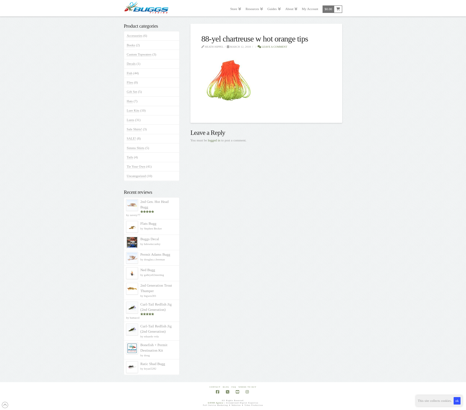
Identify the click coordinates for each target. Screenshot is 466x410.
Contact (215, 387)
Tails (130, 157)
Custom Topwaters (139, 54)
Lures (130, 120)
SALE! (131, 138)
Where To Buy (247, 387)
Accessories (134, 35)
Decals (131, 64)
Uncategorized (136, 176)
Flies (130, 82)
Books (131, 45)
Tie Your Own (136, 166)
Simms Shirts (135, 148)
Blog (226, 387)
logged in (214, 140)
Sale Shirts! (134, 129)
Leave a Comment (274, 46)
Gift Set (132, 92)
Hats (130, 101)
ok (457, 401)
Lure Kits (133, 110)
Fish (129, 73)
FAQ (234, 387)
